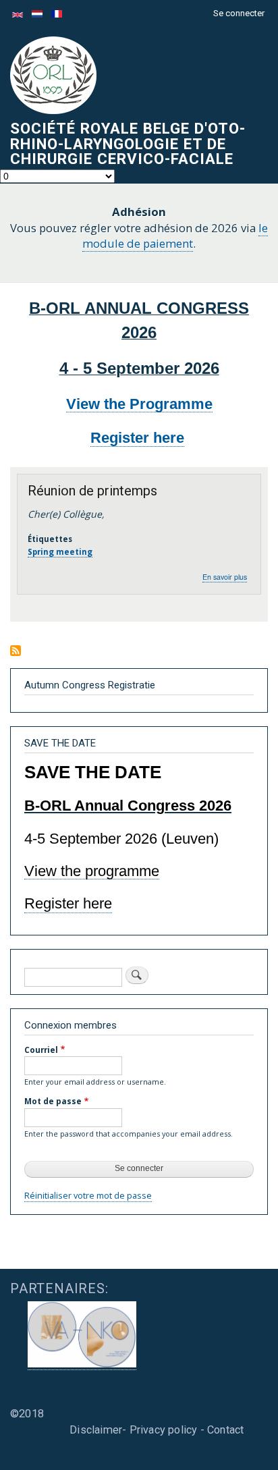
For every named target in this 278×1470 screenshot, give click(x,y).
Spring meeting (60, 552)
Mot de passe (53, 1100)
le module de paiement (175, 236)
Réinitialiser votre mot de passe (88, 1195)
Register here (137, 437)
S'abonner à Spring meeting (15, 651)
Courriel (41, 1049)
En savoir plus (224, 577)
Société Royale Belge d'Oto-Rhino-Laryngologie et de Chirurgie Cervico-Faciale (128, 143)
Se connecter (239, 13)
